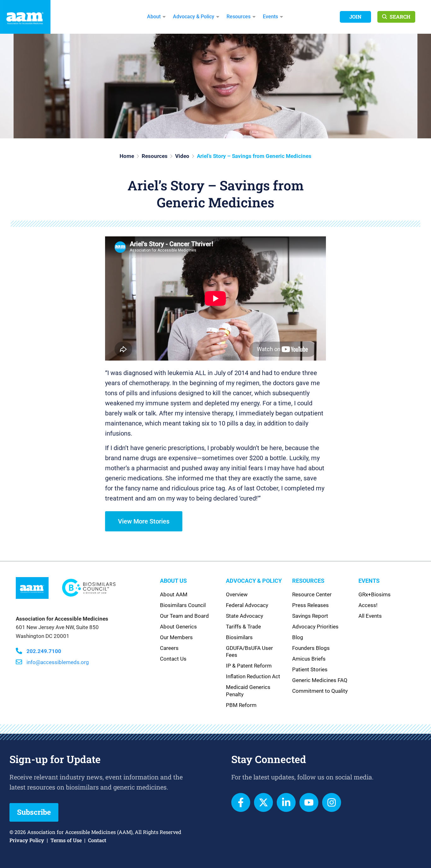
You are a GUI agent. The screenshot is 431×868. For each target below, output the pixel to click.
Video (182, 156)
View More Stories (143, 521)
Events (270, 17)
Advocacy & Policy (193, 17)
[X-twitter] (263, 802)
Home (127, 156)
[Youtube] (308, 802)
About (154, 17)
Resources (239, 17)
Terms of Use (66, 840)
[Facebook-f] (240, 802)
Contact (97, 840)
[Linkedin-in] (286, 802)
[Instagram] (331, 802)
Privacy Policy (26, 840)
